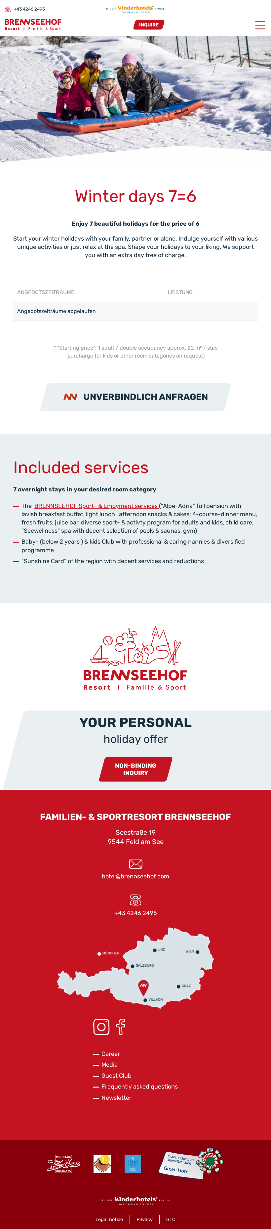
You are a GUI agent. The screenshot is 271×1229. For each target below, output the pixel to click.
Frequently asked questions (139, 1086)
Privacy (144, 1219)
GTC (170, 1219)
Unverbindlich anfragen (145, 397)
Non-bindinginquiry (135, 769)
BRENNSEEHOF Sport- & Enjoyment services (96, 506)
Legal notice (109, 1219)
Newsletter (116, 1097)
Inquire (149, 24)
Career (110, 1053)
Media (109, 1064)
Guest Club (116, 1075)
